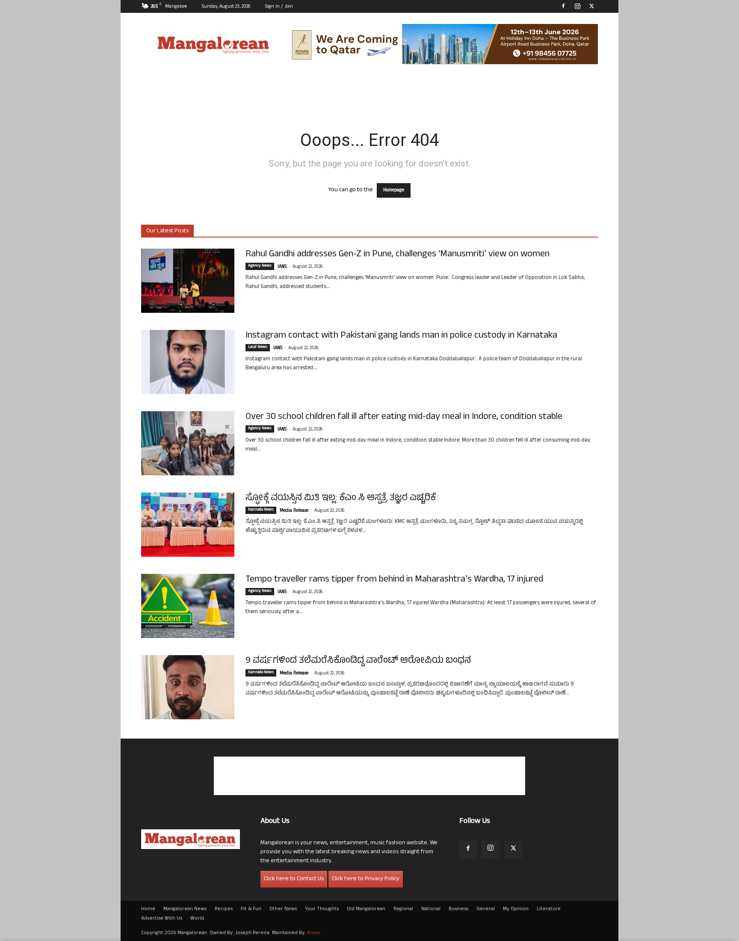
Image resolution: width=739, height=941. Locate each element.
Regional (403, 909)
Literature (549, 909)
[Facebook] (563, 6)
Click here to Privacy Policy (365, 879)
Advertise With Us (161, 919)
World (197, 919)
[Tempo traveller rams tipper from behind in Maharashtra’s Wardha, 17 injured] (187, 606)
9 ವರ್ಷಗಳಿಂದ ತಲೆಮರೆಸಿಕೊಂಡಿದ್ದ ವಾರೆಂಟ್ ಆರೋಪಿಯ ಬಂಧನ (358, 661)
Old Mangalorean (366, 909)
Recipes (224, 909)
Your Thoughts (322, 909)
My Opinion (516, 909)
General (485, 909)
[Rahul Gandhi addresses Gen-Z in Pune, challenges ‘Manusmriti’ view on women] (187, 281)
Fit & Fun (251, 909)
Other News (283, 909)
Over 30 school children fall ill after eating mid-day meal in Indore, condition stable (403, 417)
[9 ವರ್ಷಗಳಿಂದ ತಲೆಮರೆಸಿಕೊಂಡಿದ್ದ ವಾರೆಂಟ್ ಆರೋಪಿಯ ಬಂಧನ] (187, 687)
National (430, 909)
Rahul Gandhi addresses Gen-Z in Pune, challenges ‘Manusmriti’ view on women (398, 254)
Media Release (294, 511)
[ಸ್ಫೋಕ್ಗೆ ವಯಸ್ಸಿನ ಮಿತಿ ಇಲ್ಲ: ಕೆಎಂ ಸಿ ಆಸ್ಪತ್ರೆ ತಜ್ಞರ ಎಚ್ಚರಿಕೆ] (187, 525)
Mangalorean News (185, 909)
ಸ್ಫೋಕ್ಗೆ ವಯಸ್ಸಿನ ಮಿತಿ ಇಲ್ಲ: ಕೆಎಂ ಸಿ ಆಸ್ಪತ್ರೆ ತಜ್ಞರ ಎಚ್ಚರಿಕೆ (340, 498)
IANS (282, 267)
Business (458, 909)
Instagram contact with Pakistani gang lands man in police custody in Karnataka (401, 336)
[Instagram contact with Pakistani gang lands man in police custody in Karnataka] (187, 362)
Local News (257, 347)
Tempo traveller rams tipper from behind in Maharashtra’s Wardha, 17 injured (394, 580)
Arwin (313, 933)
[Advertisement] (369, 776)
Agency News (260, 266)
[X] (591, 6)
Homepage (393, 190)
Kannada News (261, 510)
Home (148, 909)
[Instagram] (577, 6)
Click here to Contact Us (294, 879)
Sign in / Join (279, 7)
